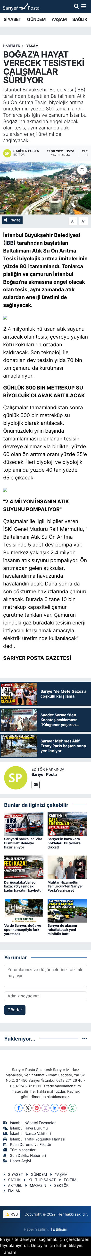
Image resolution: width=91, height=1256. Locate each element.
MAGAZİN (38, 1185)
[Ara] (76, 6)
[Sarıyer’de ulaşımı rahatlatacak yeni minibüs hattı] (67, 910)
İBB (9, 243)
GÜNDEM (36, 19)
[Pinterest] (37, 1108)
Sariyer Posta (44, 774)
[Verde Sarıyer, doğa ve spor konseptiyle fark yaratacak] (23, 910)
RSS (14, 1214)
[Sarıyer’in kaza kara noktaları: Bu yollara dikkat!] (67, 823)
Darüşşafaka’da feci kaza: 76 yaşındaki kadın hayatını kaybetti (22, 886)
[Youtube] (63, 1108)
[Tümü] (84, 1038)
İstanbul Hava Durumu (29, 1128)
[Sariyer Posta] (15, 777)
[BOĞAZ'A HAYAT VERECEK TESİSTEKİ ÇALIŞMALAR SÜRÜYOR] (45, 187)
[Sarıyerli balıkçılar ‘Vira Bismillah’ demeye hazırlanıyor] (23, 823)
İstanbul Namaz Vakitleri (30, 1133)
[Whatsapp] (72, 1108)
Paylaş (15, 220)
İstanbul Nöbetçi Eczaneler (33, 1123)
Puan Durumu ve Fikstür (30, 1144)
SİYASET (12, 19)
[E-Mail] (36, 785)
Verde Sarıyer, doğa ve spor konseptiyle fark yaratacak (22, 929)
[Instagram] (45, 1108)
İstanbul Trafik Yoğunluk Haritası (37, 1139)
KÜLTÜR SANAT (42, 1180)
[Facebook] (19, 1108)
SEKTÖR (61, 1185)
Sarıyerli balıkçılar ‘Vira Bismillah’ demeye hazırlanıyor (23, 843)
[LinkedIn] (54, 1108)
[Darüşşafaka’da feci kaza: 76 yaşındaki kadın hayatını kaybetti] (23, 867)
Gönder (15, 1009)
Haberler (11, 46)
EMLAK (14, 1191)
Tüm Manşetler (23, 1150)
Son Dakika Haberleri (28, 1155)
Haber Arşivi (20, 1161)
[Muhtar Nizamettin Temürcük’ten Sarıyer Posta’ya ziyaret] (67, 867)
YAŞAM (58, 19)
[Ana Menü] (83, 6)
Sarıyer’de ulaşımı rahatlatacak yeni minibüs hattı (62, 929)
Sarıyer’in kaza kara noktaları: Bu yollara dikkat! (64, 843)
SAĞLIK (79, 19)
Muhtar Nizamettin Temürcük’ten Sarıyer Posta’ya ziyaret (65, 886)
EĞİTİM (70, 1180)
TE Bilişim (58, 1229)
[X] (28, 1108)
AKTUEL (15, 1185)
